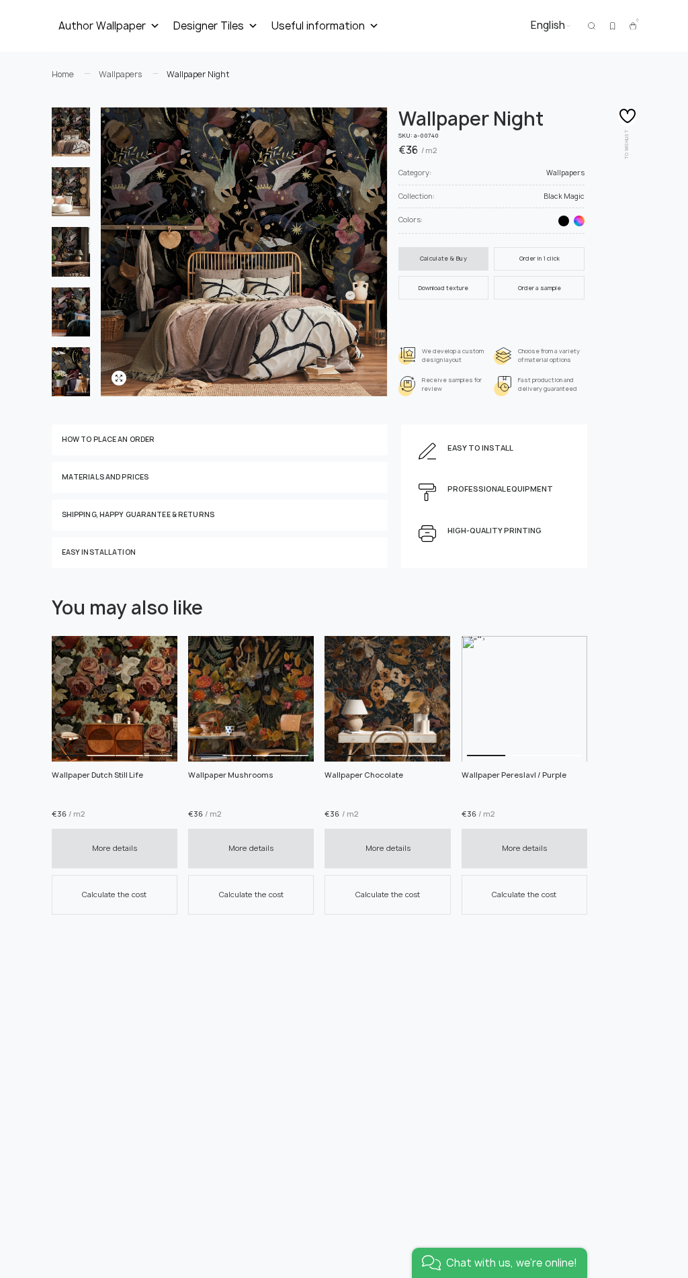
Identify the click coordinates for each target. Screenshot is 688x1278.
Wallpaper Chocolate (364, 775)
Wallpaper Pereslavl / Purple (514, 775)
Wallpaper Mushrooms (230, 775)
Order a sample (539, 288)
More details (114, 848)
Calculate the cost (114, 894)
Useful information (318, 26)
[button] (71, 698)
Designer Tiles (208, 26)
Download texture (443, 288)
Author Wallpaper (102, 26)
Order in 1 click (539, 259)
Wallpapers (565, 172)
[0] (633, 26)
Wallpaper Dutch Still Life (97, 775)
